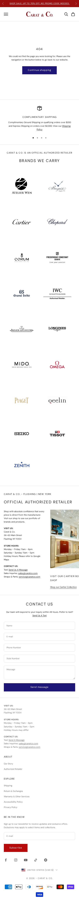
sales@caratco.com (28, 573)
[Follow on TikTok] (36, 860)
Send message (39, 687)
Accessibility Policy (13, 801)
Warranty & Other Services (17, 796)
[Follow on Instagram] (16, 860)
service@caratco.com (29, 576)
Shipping (8, 785)
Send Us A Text (39, 615)
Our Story (8, 763)
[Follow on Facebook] (6, 860)
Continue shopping (39, 70)
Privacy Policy (10, 807)
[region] (39, 118)
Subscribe (15, 847)
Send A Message (17, 740)
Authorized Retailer (13, 769)
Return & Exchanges (13, 791)
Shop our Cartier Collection (63, 587)
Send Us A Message (18, 569)
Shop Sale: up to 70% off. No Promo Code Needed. (40, 3)
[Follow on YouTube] (26, 860)
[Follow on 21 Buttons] (46, 860)
